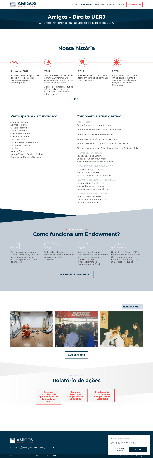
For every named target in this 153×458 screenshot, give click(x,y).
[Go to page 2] (78, 99)
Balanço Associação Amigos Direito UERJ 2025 (75, 395)
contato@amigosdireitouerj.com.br (32, 447)
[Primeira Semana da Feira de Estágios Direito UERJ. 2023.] (76, 329)
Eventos (120, 4)
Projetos (110, 4)
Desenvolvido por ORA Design (131, 456)
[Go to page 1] (75, 99)
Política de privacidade (18, 456)
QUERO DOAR (134, 4)
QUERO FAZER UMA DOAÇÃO (75, 274)
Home (74, 4)
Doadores (99, 4)
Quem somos (86, 4)
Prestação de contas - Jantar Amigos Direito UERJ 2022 (102, 395)
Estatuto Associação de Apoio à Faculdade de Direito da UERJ (48, 397)
